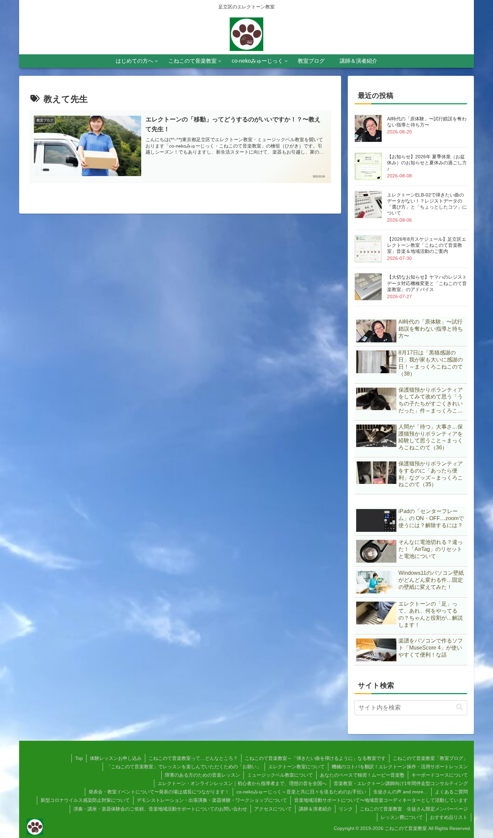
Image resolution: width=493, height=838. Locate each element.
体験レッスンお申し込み (116, 758)
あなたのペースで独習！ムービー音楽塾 (362, 775)
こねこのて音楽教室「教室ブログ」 (430, 758)
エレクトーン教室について (296, 766)
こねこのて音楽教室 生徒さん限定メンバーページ (414, 809)
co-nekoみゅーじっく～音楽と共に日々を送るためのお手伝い (301, 791)
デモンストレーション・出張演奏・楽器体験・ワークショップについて (212, 800)
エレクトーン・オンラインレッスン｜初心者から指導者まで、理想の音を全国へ (242, 783)
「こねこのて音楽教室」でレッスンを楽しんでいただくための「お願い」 (183, 766)
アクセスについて (273, 809)
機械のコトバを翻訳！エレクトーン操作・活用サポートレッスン (400, 766)
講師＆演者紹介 (315, 809)
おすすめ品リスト (449, 817)
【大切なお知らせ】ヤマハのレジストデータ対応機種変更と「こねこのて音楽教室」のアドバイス (427, 283)
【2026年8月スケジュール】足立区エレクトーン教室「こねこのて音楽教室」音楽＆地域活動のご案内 (426, 245)
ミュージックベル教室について (280, 775)
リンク (346, 809)
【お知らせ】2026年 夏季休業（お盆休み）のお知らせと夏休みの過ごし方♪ (427, 162)
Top (79, 758)
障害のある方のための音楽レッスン (202, 775)
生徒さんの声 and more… (400, 791)
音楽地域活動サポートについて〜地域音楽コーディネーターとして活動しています (381, 800)
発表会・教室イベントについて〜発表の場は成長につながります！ (159, 791)
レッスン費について (402, 817)
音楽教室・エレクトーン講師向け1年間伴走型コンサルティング (401, 783)
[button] (459, 707)
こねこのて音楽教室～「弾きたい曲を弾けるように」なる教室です (315, 758)
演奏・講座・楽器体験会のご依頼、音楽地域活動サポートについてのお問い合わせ (160, 809)
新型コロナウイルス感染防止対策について (85, 800)
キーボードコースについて (440, 775)
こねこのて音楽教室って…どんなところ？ (193, 758)
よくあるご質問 (451, 791)
